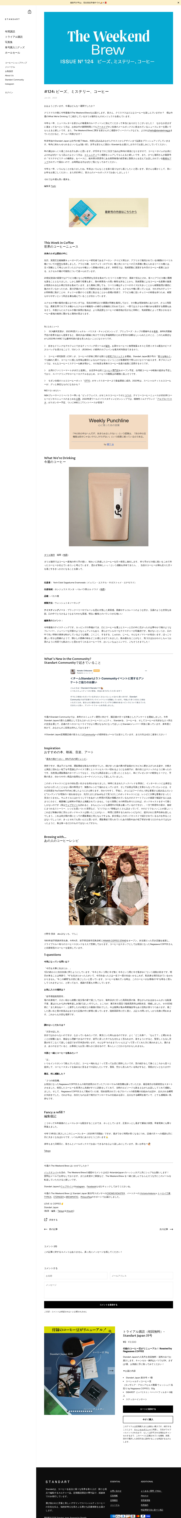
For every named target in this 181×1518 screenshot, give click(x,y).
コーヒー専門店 (111, 370)
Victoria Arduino (148, 1193)
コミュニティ (90, 155)
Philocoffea (86, 1197)
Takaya (47, 1151)
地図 (65, 555)
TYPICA (47, 1197)
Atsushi (69, 1211)
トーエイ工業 (164, 1193)
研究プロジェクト (116, 356)
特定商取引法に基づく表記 (152, 1510)
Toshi (53, 186)
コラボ (128, 395)
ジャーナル (115, 1505)
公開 (78, 399)
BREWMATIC (72, 1197)
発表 (156, 331)
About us (144, 1496)
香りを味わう (164, 356)
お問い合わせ (115, 1491)
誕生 (108, 346)
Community (89, 734)
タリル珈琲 (49, 555)
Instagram (80, 1186)
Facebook (91, 1186)
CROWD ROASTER (116, 1193)
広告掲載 (114, 1496)
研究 (59, 264)
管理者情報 (145, 1500)
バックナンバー (51, 1172)
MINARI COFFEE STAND (114, 940)
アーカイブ (102, 127)
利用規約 (144, 1505)
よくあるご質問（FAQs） (151, 1491)
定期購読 (114, 1500)
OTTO (87, 380)
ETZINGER (59, 1197)
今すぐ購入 (148, 1419)
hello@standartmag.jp (159, 130)
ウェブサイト (71, 805)
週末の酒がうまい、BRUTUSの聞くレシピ (66, 759)
